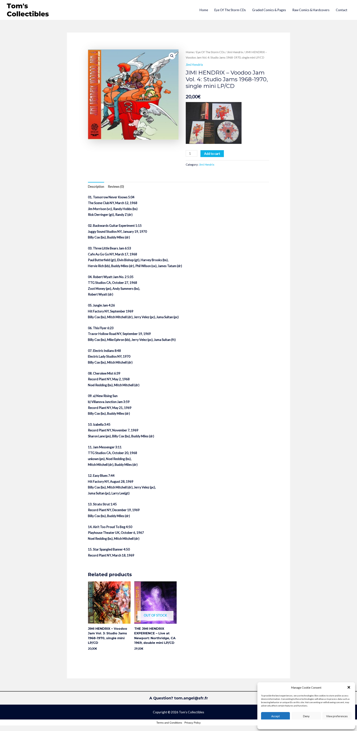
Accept (275, 716)
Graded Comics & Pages (269, 10)
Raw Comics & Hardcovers (310, 10)
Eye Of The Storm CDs (230, 10)
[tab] (96, 186)
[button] (349, 687)
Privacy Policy (192, 722)
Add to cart (212, 154)
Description (96, 186)
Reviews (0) (116, 186)
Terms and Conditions (169, 722)
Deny (306, 716)
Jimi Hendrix (235, 52)
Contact (341, 10)
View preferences (337, 716)
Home (204, 10)
